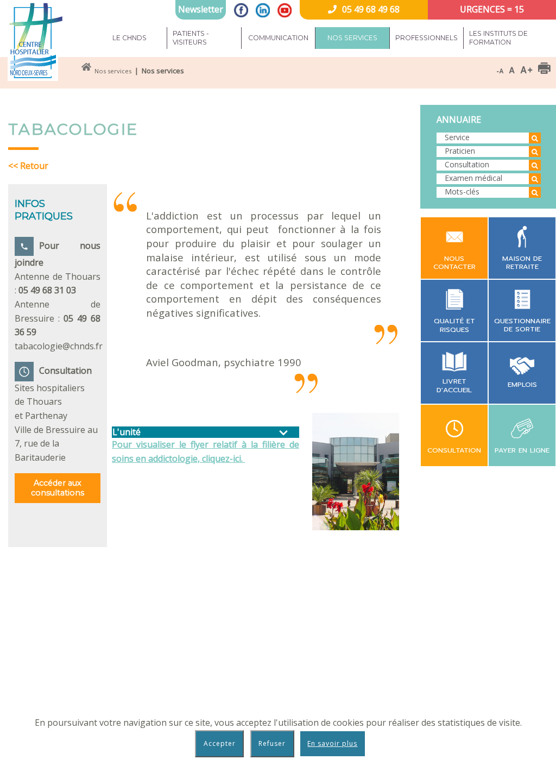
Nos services (352, 38)
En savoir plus (332, 743)
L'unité (126, 432)
